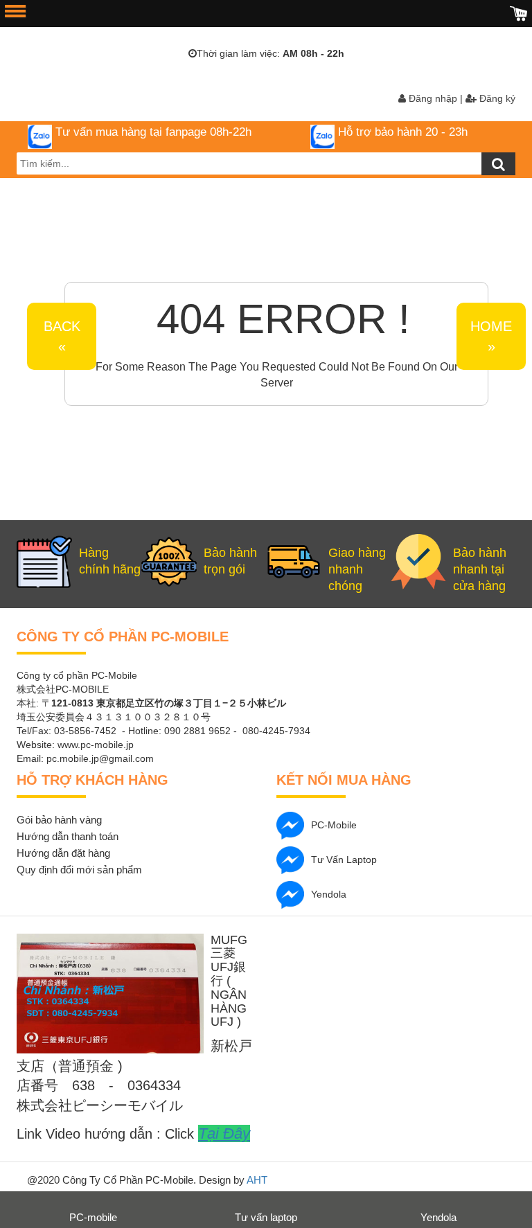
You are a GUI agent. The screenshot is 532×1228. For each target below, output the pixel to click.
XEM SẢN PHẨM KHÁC (361, 313)
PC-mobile (334, 824)
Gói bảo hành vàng (59, 820)
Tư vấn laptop (344, 858)
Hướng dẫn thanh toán (67, 836)
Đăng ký (496, 98)
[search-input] (266, 163)
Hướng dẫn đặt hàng (63, 853)
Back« (62, 336)
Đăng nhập (431, 98)
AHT (257, 1180)
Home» (491, 336)
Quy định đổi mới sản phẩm (79, 869)
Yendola (328, 893)
